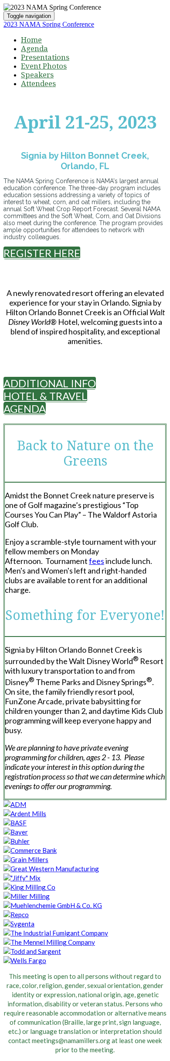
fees (96, 561)
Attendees (38, 83)
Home (31, 39)
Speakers (37, 74)
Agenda (34, 48)
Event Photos (44, 66)
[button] (41, 253)
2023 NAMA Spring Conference (48, 24)
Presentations (45, 57)
